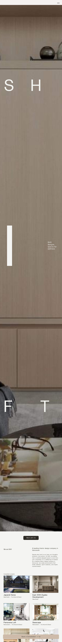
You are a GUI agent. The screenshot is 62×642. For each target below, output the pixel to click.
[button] (59, 2)
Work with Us (31, 538)
